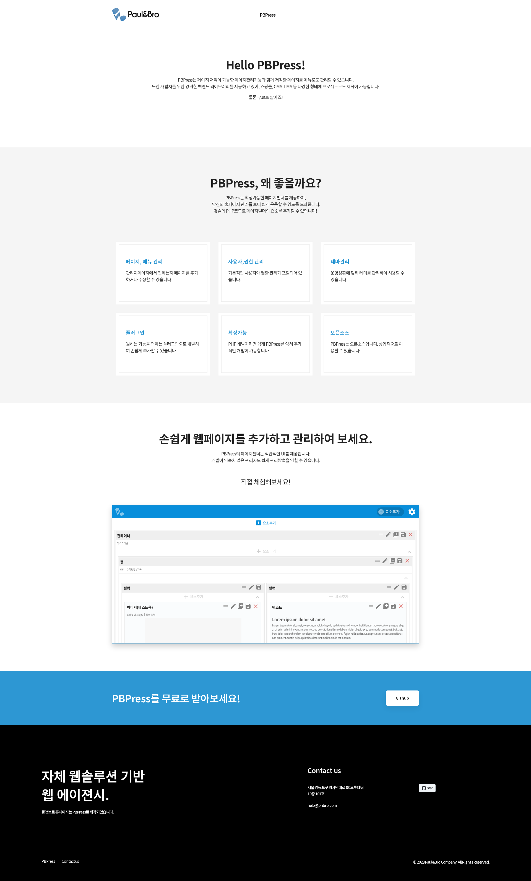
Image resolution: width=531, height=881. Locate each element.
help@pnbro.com (322, 805)
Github (402, 698)
